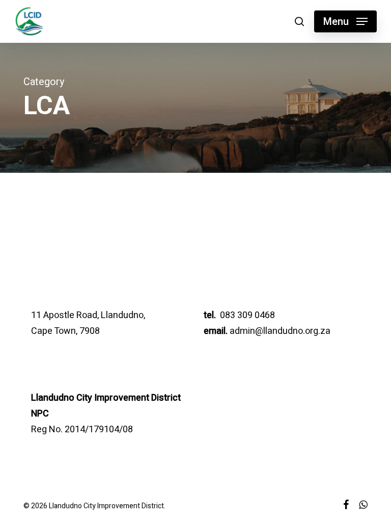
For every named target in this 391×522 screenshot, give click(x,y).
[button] (345, 21)
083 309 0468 (246, 315)
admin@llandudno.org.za (280, 331)
